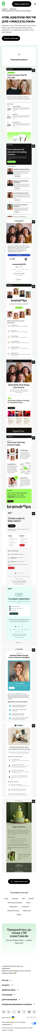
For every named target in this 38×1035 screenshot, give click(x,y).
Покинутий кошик (13, 910)
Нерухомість (14, 906)
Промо (19, 914)
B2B (23, 898)
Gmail (6, 898)
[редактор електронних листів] (3, 4)
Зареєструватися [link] (21, 4)
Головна (4, 9)
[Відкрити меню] (35, 4)
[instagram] (19, 1012)
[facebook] (4, 1012)
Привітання (27, 910)
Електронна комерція (15, 902)
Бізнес (28, 902)
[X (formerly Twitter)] (14, 1012)
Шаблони (13, 9)
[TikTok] (24, 1012)
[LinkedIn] (9, 1012)
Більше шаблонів (11, 38)
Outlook (31, 898)
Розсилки (15, 898)
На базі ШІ (25, 906)
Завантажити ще (21, 881)
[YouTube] (29, 1012)
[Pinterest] (34, 1012)
